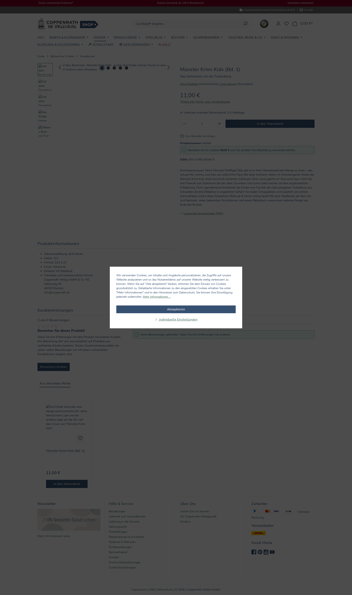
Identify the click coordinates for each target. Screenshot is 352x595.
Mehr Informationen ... (157, 297)
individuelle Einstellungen (177, 319)
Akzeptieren (176, 309)
